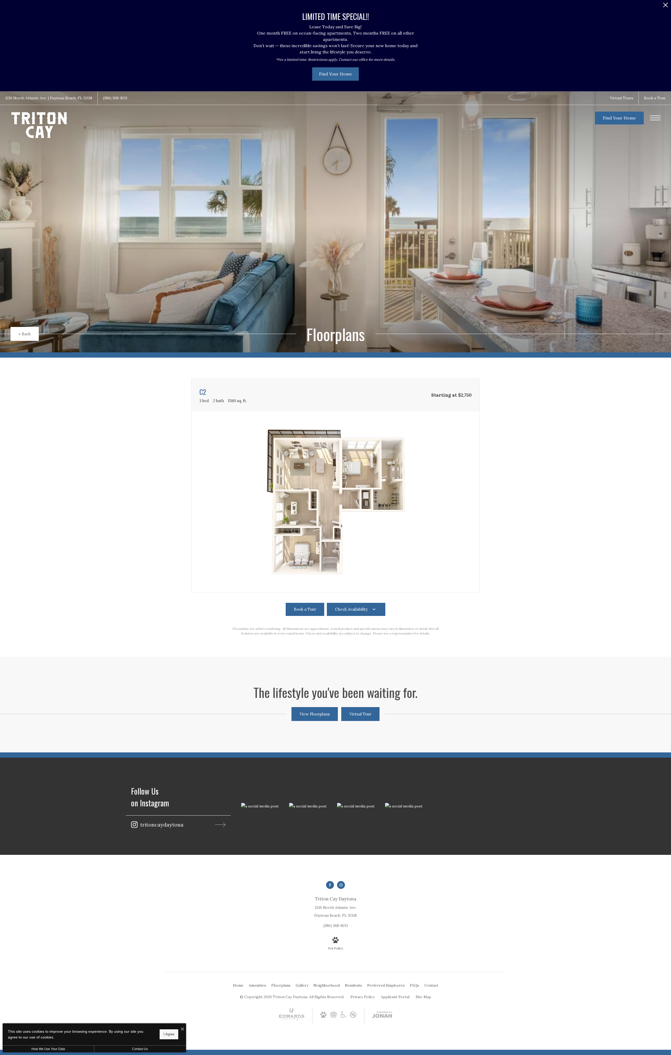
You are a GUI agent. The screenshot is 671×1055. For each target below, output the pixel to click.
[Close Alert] (665, 6)
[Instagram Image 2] (308, 806)
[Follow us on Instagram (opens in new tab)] (341, 885)
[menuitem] (238, 985)
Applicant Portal (395, 996)
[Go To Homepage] (39, 125)
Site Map (423, 996)
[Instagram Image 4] (404, 806)
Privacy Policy (362, 996)
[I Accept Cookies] (182, 1029)
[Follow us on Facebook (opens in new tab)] (330, 885)
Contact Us (140, 1049)
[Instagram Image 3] (356, 806)
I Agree (169, 1034)
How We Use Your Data (48, 1049)
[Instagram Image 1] (260, 806)
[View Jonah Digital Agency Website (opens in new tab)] (382, 1016)
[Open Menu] (655, 118)
